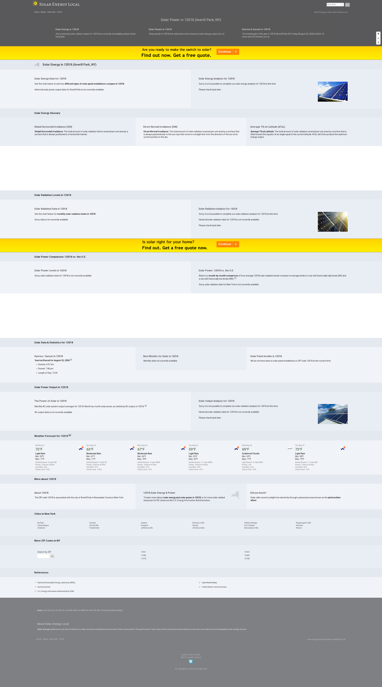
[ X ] (237, 320)
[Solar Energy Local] (35, 4)
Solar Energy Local (59, 4)
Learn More (159, 344)
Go (347, 4)
